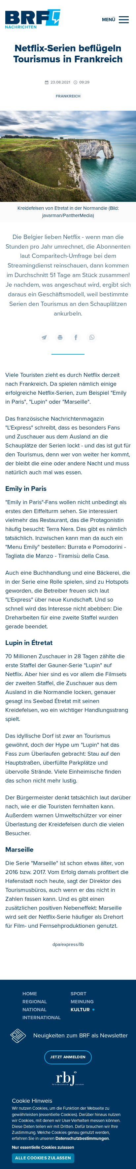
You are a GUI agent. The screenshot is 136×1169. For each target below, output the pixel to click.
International (41, 1018)
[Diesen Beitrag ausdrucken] (60, 337)
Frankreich (68, 96)
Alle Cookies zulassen (43, 1158)
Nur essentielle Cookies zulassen (43, 1147)
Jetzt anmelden (67, 1057)
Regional (34, 1002)
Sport (78, 994)
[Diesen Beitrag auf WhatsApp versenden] (91, 337)
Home (29, 994)
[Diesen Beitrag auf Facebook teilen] (76, 337)
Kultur (80, 1010)
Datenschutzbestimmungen (82, 1138)
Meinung (82, 1002)
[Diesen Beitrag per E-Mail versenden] (44, 337)
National (34, 1010)
